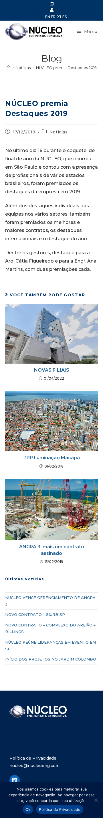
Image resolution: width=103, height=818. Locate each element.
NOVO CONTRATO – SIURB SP (35, 614)
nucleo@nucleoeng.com (34, 765)
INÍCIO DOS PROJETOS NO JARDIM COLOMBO (50, 659)
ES (64, 17)
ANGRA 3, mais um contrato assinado (51, 550)
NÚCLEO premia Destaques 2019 (66, 67)
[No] (96, 800)
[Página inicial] (8, 67)
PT (59, 17)
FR (53, 17)
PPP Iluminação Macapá (51, 457)
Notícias (58, 132)
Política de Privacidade (32, 758)
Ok (28, 809)
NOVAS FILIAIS (51, 370)
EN (47, 17)
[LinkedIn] (14, 780)
